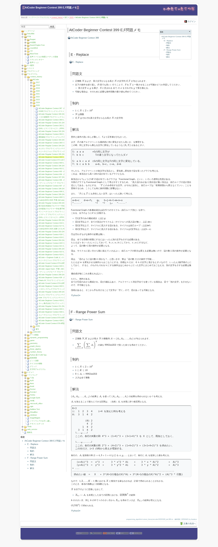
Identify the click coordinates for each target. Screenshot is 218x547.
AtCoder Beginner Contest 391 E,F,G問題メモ (56, 125)
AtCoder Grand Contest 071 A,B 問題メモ (54, 160)
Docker (33, 389)
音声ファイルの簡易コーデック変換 (44, 57)
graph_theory (35, 346)
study (29, 426)
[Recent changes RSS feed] (109, 538)
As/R (32, 380)
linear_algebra (35, 349)
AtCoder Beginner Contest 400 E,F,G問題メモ (56, 163)
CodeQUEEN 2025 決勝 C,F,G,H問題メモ (54, 229)
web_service (32, 429)
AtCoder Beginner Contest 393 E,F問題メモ (55, 134)
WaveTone (34, 54)
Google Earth (35, 398)
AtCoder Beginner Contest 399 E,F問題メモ (51, 7)
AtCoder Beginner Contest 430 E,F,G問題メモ (56, 286)
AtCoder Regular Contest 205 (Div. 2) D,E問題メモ (58, 249)
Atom (32, 383)
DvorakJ (33, 392)
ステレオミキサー (37, 60)
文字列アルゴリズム (38, 369)
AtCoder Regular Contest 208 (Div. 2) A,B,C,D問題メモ (59, 275)
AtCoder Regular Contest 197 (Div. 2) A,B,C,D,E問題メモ (60, 177)
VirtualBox (34, 412)
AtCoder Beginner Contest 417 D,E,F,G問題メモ (57, 226)
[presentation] (83, 81)
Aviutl (32, 386)
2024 (38, 102)
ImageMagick (35, 418)
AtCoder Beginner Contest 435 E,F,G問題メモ (56, 309)
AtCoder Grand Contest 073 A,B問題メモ (54, 263)
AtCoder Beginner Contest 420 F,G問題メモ (55, 243)
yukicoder (37, 332)
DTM (29, 36)
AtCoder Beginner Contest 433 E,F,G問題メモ (56, 300)
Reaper (33, 39)
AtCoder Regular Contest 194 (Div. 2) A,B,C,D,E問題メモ (60, 146)
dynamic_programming (39, 337)
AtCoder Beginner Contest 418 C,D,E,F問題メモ (57, 234)
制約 (32, 451)
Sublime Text (35, 409)
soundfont (34, 48)
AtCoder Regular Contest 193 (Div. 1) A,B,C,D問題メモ (59, 140)
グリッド (33, 366)
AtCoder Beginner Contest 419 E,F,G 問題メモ (56, 237)
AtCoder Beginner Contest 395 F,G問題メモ (55, 143)
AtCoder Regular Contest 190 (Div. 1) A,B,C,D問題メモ (59, 114)
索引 (66, 17)
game (32, 340)
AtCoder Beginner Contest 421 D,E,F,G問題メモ (57, 246)
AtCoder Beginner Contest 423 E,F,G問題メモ (56, 255)
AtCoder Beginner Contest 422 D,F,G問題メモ (56, 252)
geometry (34, 343)
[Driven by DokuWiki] (95, 538)
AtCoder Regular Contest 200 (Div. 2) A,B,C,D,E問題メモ (60, 203)
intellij (32, 401)
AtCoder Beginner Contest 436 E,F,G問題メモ (56, 312)
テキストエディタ (37, 424)
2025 (71, 17)
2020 (38, 91)
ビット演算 (34, 361)
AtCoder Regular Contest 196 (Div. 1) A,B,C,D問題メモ (59, 166)
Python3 (75, 295)
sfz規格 (33, 42)
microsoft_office (36, 403)
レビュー (30, 372)
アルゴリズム (44, 17)
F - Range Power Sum (37, 458)
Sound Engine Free (37, 45)
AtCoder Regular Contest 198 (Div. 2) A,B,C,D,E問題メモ (60, 189)
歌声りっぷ (34, 62)
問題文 (33, 447)
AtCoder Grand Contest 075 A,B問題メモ (54, 318)
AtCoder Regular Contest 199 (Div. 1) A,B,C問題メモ (58, 194)
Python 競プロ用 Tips (38, 355)
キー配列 (30, 65)
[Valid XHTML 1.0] (135, 538)
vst (31, 51)
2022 (38, 97)
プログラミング (33, 71)
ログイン (192, 21)
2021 (38, 94)
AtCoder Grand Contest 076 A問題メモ (53, 323)
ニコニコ (30, 68)
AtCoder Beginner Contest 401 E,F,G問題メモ (56, 168)
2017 (38, 82)
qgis (31, 406)
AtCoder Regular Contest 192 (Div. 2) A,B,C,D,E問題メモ (60, 131)
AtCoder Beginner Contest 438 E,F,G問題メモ (56, 320)
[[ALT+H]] (179, 11)
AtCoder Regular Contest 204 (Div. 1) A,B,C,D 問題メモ (59, 240)
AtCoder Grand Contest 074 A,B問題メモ (54, 283)
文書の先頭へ (189, 523)
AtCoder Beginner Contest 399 (85, 38)
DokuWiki (30, 34)
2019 (38, 88)
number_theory (36, 352)
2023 (38, 100)
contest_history (57, 17)
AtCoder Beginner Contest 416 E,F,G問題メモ (56, 223)
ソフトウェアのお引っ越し (40, 421)
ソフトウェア (32, 375)
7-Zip (32, 378)
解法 (32, 454)
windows (33, 415)
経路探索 (33, 358)
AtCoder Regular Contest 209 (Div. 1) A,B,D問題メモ (58, 292)
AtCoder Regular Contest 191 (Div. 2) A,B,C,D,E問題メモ (60, 123)
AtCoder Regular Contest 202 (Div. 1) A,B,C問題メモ (58, 220)
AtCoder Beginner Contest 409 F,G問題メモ (55, 197)
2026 (38, 326)
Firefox (32, 395)
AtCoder (36, 79)
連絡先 (29, 432)
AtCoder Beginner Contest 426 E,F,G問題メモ (56, 266)
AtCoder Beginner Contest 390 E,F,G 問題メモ (56, 120)
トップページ (33, 17)
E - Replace (32, 444)
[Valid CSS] (122, 538)
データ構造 (34, 335)
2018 (38, 85)
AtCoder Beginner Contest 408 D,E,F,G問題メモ (57, 191)
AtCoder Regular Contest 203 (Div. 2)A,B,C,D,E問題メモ (60, 232)
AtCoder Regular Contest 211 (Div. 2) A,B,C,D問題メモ (59, 306)
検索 (52, 26)
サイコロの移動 (36, 363)
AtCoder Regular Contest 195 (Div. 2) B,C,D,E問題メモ (59, 154)
